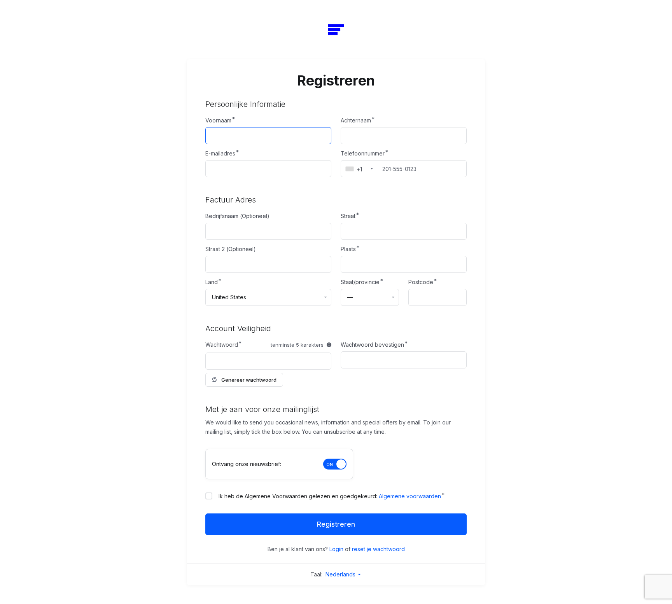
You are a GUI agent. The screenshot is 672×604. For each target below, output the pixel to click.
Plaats (348, 249)
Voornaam (218, 120)
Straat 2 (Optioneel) (230, 249)
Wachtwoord (221, 344)
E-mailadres (220, 153)
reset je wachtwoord (378, 549)
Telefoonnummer (363, 153)
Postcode (420, 282)
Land (211, 282)
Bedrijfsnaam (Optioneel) (237, 216)
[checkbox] (208, 495)
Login (336, 549)
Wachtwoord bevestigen (372, 344)
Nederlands (341, 574)
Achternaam (356, 120)
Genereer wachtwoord (248, 380)
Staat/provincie (360, 282)
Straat (348, 216)
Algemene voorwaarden (410, 496)
